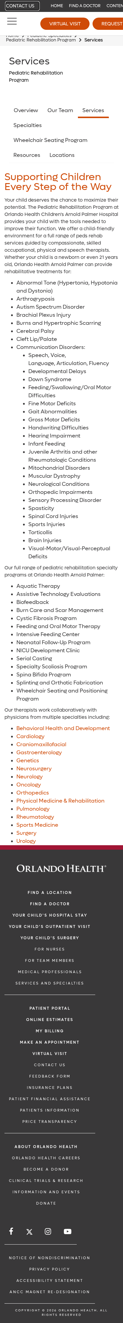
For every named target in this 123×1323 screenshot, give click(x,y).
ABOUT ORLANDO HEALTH (46, 1146)
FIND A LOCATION (50, 892)
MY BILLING (50, 1031)
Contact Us (20, 6)
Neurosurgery (34, 768)
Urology (26, 841)
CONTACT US (50, 1065)
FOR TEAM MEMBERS (50, 960)
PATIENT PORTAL (50, 1008)
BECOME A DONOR (46, 1169)
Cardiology (30, 736)
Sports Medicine (37, 825)
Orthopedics (32, 792)
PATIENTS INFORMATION (50, 1110)
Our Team (60, 110)
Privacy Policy (49, 1269)
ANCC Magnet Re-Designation (50, 1292)
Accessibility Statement (49, 1280)
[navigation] (61, 6)
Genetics (27, 760)
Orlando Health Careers (46, 1158)
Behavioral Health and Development (63, 728)
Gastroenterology (39, 752)
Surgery (26, 833)
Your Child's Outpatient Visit (50, 926)
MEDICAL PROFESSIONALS (50, 972)
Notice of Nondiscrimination (49, 1258)
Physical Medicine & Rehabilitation (60, 800)
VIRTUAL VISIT (50, 1053)
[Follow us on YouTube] (68, 1232)
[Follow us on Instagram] (48, 1232)
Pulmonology (33, 809)
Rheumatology (35, 817)
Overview (26, 110)
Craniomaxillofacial (41, 744)
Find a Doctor (85, 6)
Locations (62, 155)
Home (57, 6)
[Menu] (12, 24)
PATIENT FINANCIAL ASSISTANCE (50, 1099)
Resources (26, 155)
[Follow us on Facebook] (11, 1232)
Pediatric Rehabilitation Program (41, 40)
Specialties (27, 125)
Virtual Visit (65, 24)
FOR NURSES (50, 949)
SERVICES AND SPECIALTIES (50, 983)
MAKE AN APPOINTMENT (50, 1042)
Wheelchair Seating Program (50, 140)
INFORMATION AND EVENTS (46, 1192)
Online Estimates (49, 1019)
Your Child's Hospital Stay (50, 915)
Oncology (28, 784)
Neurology (29, 776)
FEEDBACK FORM (49, 1076)
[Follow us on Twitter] (29, 1232)
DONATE (46, 1203)
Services (93, 110)
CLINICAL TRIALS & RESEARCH (46, 1180)
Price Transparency (49, 1121)
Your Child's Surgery (50, 938)
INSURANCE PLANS (50, 1087)
